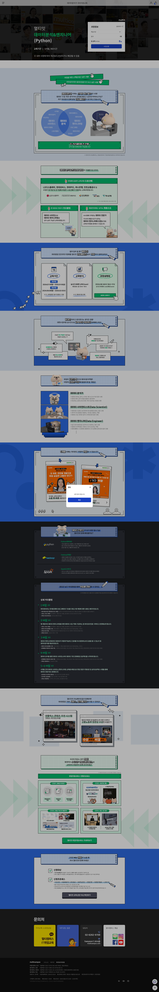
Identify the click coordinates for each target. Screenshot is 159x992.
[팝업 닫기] (90, 487)
